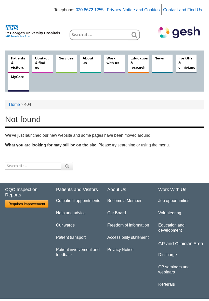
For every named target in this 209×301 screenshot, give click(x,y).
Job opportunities (173, 200)
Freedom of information (128, 225)
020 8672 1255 (89, 9)
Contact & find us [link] (42, 62)
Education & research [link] (139, 62)
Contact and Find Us (182, 9)
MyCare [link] (17, 77)
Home (14, 104)
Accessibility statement (128, 237)
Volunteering (169, 213)
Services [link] (66, 58)
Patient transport (71, 237)
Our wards (65, 225)
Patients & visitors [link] (18, 62)
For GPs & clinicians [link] (186, 62)
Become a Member (124, 200)
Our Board (116, 213)
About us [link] (88, 60)
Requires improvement (26, 204)
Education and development (171, 227)
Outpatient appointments (78, 200)
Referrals (166, 284)
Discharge (167, 255)
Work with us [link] (113, 60)
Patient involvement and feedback (78, 252)
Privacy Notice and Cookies (133, 9)
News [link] (159, 58)
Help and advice (71, 213)
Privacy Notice (120, 249)
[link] (34, 31)
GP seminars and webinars (174, 269)
